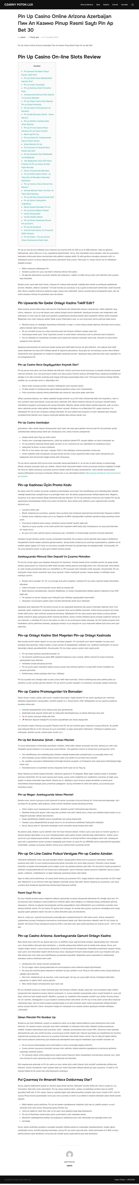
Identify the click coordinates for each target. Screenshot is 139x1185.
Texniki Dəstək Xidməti (33, 217)
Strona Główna (87, 4)
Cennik (115, 4)
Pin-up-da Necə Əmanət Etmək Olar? (39, 197)
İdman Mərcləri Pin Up (33, 144)
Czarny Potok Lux (18, 4)
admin (23, 37)
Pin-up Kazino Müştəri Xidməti (36, 210)
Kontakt (124, 4)
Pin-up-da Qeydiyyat (32, 227)
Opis (98, 4)
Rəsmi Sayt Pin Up (31, 134)
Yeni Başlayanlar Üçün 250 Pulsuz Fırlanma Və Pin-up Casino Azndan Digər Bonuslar (37, 164)
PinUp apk (34, 37)
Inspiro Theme (120, 1180)
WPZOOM (131, 1180)
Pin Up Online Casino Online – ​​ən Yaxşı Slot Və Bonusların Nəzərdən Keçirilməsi (36, 177)
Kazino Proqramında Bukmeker (36, 171)
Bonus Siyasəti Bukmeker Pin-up (37, 207)
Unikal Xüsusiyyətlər (32, 214)
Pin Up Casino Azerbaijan (34, 85)
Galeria (106, 4)
